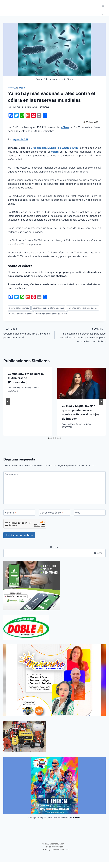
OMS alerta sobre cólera (21, 314)
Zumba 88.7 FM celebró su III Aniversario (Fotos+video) (26, 378)
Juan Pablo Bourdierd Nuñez (24, 107)
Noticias (12, 88)
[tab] (49, 438)
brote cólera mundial (19, 308)
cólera (65, 127)
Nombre (10, 512)
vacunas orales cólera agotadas (51, 314)
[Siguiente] (101, 401)
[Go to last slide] (8, 401)
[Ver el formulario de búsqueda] (103, 13)
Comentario (12, 474)
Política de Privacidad (54, 847)
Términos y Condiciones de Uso (54, 849)
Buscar (98, 553)
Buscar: (54, 547)
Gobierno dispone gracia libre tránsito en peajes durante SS (26, 333)
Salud (22, 88)
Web (77, 512)
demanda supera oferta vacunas (48, 308)
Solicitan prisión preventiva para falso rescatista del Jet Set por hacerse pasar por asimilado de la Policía (83, 335)
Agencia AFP (20, 139)
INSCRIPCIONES (73, 817)
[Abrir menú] (103, 5)
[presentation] (81, 383)
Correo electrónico (51, 512)
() (55, 147)
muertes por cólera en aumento (82, 308)
